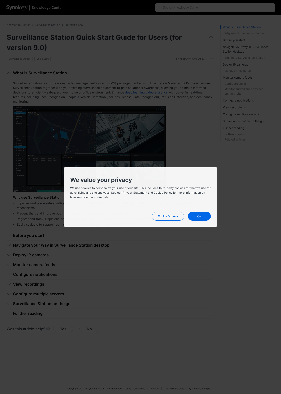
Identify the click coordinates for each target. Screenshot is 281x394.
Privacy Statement (135, 192)
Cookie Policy (163, 192)
